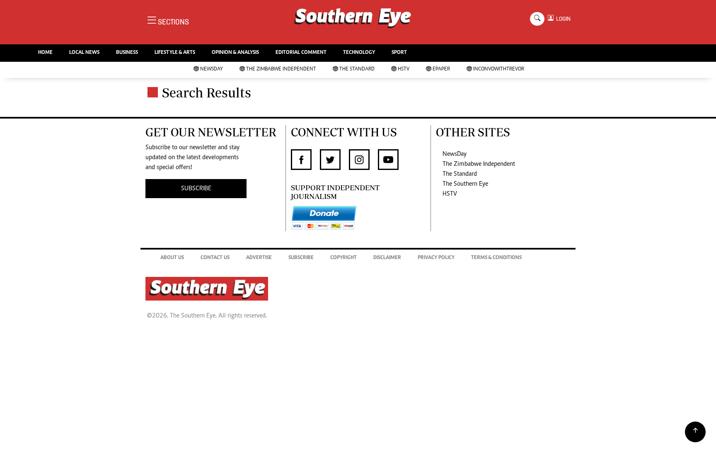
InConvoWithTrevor (498, 69)
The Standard (357, 69)
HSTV (403, 69)
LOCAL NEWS (84, 53)
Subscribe (301, 258)
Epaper (441, 69)
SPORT (399, 53)
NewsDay (211, 69)
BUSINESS (127, 53)
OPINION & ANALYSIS (235, 53)
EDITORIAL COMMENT (301, 53)
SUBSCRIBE (196, 188)
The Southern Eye (465, 184)
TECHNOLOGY (359, 53)
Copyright (343, 258)
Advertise (259, 258)
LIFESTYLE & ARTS (175, 53)
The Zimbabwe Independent (281, 69)
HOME (45, 53)
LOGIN (562, 18)
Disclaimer (387, 258)
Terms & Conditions (496, 258)
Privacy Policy (436, 258)
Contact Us (215, 258)
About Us (172, 258)
